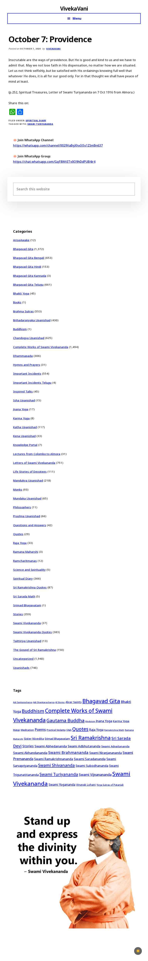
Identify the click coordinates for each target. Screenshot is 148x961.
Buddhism (20, 329)
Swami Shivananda (56, 765)
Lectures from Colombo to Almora (36, 454)
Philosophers (22, 507)
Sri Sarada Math (24, 596)
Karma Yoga (21, 418)
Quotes (18, 534)
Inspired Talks (23, 391)
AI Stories (60, 702)
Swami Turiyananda (40, 124)
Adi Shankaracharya (44, 702)
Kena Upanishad (24, 436)
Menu (77, 18)
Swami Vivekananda (27, 623)
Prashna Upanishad (26, 516)
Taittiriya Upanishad (27, 641)
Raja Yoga (20, 543)
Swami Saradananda (90, 759)
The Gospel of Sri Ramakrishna (34, 650)
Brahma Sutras (23, 311)
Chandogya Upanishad (28, 338)
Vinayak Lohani (86, 784)
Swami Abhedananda (50, 746)
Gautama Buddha (65, 720)
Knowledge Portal (25, 445)
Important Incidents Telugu (32, 382)
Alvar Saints (74, 702)
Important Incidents (27, 373)
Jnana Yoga (20, 409)
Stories (18, 614)
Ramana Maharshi (25, 552)
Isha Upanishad (24, 400)
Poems (40, 729)
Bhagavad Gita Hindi (27, 267)
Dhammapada (23, 356)
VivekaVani (74, 8)
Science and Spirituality (29, 570)
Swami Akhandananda (30, 752)
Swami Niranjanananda (105, 753)
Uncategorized (23, 659)
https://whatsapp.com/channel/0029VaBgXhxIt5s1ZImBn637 (58, 145)
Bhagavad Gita (23, 249)
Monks (17, 489)
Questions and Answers (29, 525)
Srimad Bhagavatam (27, 605)
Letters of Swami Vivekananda (34, 463)
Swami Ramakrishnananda (53, 759)
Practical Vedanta (56, 730)
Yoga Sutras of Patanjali (110, 784)
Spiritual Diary (36, 120)
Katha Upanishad (25, 427)
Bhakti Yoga (21, 293)
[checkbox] (138, 951)
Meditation (27, 730)
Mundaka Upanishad (27, 498)
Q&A (68, 730)
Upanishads (21, 668)
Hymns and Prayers (26, 365)
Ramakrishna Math (114, 730)
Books (17, 302)
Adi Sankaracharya (22, 702)
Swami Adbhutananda (84, 746)
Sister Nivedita (34, 738)
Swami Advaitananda (115, 746)
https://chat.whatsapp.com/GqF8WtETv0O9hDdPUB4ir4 (54, 161)
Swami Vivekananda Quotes (32, 632)
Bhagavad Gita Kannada (29, 276)
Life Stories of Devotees (30, 471)
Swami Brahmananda (68, 752)
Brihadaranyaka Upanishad (31, 320)
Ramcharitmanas (25, 561)
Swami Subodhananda (92, 766)
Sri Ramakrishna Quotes (30, 587)
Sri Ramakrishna (91, 737)
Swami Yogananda (62, 784)
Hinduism (90, 721)
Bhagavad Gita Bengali (28, 258)
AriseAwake (21, 240)
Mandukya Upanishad (28, 480)
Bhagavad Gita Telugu (28, 284)
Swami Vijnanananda (95, 774)
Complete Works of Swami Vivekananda (40, 347)
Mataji (16, 730)
